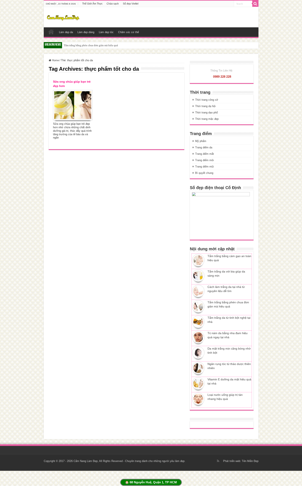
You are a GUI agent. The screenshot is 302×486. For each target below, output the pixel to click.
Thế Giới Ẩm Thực (92, 3)
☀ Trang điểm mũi (203, 166)
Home (55, 60)
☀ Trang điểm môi (203, 160)
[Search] (255, 4)
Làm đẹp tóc (106, 32)
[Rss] (218, 460)
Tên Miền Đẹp (250, 461)
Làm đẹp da (66, 32)
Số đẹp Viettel (130, 3)
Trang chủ (51, 31)
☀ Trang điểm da (202, 147)
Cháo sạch (113, 3)
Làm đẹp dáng (85, 32)
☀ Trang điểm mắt (203, 153)
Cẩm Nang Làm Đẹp (86, 461)
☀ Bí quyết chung (202, 172)
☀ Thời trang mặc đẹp (205, 118)
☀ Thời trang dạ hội (204, 106)
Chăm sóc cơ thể (128, 32)
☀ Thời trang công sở (205, 99)
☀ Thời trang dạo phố (205, 112)
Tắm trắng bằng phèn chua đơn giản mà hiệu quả (91, 45)
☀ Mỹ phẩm (199, 141)
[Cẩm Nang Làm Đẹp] (63, 17)
